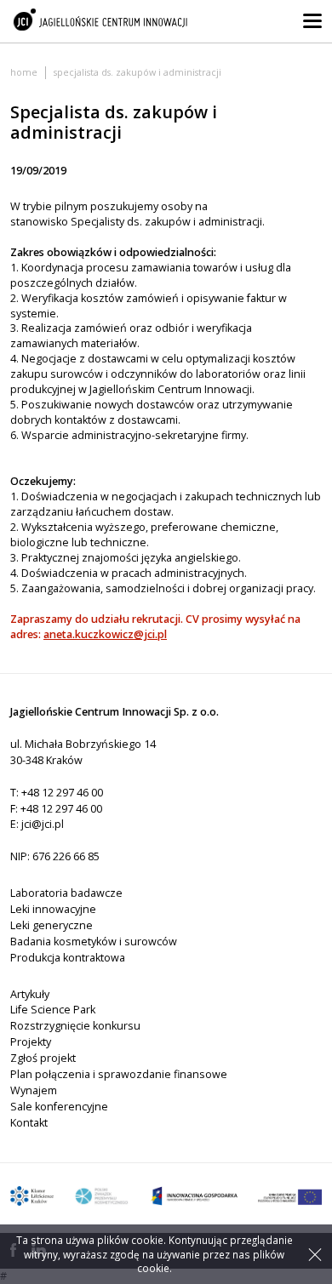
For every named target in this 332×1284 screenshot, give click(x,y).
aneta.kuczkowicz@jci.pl (105, 634)
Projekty (30, 1042)
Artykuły (29, 994)
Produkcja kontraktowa (67, 957)
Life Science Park (52, 1009)
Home (23, 72)
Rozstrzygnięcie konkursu (75, 1026)
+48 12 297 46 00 (62, 792)
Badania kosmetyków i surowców (93, 941)
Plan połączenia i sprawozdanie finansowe (118, 1074)
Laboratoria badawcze (66, 893)
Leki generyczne (51, 925)
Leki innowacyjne (53, 909)
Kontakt (29, 1123)
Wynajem (33, 1090)
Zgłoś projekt (43, 1058)
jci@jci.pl (42, 824)
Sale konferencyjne (59, 1106)
